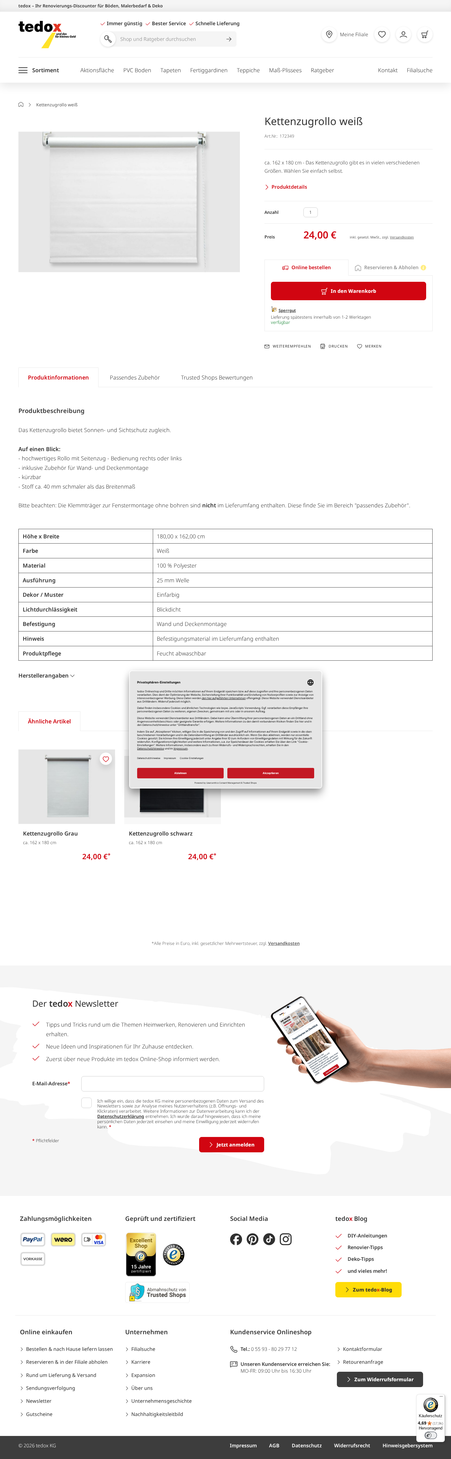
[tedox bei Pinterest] (253, 1239)
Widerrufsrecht (352, 1445)
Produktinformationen (58, 377)
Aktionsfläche (97, 70)
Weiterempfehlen (292, 346)
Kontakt (388, 70)
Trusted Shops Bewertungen (217, 377)
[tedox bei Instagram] (286, 1239)
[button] (129, 203)
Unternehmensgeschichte (161, 1401)
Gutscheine (39, 1414)
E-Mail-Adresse (51, 1083)
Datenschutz (307, 1445)
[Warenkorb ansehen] (425, 34)
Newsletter (39, 1401)
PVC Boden (137, 70)
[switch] (431, 1435)
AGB (274, 1445)
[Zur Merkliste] (382, 34)
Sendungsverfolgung (50, 1388)
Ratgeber (322, 70)
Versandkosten (402, 237)
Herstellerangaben (43, 675)
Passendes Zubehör (135, 377)
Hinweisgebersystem (408, 1445)
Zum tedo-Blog (372, 1289)
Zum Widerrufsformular (384, 1379)
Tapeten (170, 70)
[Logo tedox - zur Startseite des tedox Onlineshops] (47, 34)
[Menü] (441, 1398)
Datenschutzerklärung (120, 1116)
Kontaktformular (362, 1349)
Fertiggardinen (209, 70)
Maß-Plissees (285, 70)
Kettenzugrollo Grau (50, 833)
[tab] (306, 268)
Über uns (142, 1388)
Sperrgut (287, 310)
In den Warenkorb (353, 291)
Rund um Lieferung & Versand (61, 1375)
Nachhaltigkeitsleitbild (157, 1414)
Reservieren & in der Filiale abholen (67, 1362)
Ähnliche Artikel (49, 721)
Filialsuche (420, 70)
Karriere (140, 1362)
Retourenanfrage (363, 1362)
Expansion (143, 1375)
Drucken (338, 346)
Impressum (243, 1445)
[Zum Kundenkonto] (403, 34)
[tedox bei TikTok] (269, 1239)
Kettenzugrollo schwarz (161, 833)
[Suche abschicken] (229, 39)
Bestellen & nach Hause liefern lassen (69, 1349)
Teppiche (248, 70)
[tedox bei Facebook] (236, 1239)
